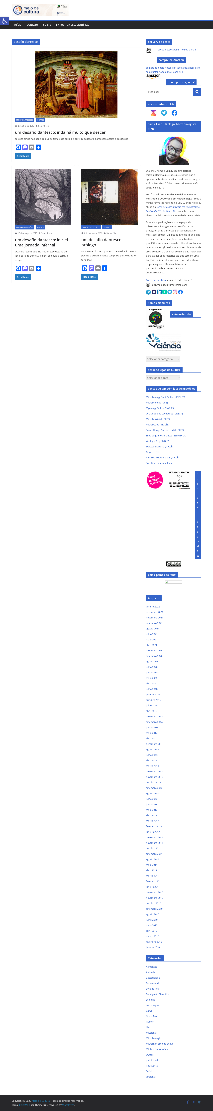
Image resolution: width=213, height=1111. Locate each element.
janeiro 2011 (153, 886)
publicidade (152, 1060)
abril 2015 (151, 711)
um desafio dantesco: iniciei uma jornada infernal (41, 242)
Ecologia (150, 999)
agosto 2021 (152, 628)
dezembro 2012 (154, 771)
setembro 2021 (154, 623)
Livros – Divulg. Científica (72, 24)
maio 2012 (151, 809)
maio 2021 (151, 639)
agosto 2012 (152, 793)
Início (17, 24)
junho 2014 (152, 727)
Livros (149, 1027)
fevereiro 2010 (154, 941)
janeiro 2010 (153, 947)
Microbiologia (153, 1038)
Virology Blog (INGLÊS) (158, 441)
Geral (149, 1010)
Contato (32, 24)
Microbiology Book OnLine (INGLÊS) (165, 397)
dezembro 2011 (154, 837)
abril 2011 (151, 870)
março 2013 (152, 765)
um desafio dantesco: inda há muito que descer (60, 132)
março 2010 (152, 936)
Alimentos (151, 966)
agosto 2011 (152, 859)
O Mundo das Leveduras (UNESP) (164, 413)
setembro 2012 (154, 787)
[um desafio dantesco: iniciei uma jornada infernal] (43, 197)
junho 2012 (152, 804)
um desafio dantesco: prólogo (101, 242)
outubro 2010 (153, 903)
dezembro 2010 (154, 892)
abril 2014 (151, 738)
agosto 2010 (152, 914)
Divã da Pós (152, 988)
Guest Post (152, 1016)
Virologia (151, 1076)
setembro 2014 (154, 722)
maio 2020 (151, 678)
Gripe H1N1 (152, 452)
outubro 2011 (153, 848)
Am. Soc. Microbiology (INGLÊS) (163, 457)
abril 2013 (151, 760)
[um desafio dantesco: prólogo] (109, 197)
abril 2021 (151, 645)
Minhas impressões (24, 120)
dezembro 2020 (154, 650)
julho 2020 (152, 667)
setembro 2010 (154, 908)
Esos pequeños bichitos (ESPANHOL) (166, 435)
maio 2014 (151, 733)
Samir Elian (43, 125)
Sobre (47, 24)
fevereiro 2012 (154, 826)
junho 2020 (152, 672)
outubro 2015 (153, 700)
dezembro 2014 (154, 716)
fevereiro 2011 (154, 881)
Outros (40, 120)
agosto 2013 (152, 749)
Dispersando (153, 983)
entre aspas (152, 1005)
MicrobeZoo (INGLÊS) (157, 424)
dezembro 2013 (154, 743)
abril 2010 (151, 930)
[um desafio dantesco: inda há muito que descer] (76, 84)
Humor (150, 1021)
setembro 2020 (154, 656)
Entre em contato (156, 280)
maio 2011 (151, 864)
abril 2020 (151, 683)
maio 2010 (151, 925)
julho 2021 (152, 634)
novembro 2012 (154, 776)
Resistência (152, 1065)
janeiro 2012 (153, 831)
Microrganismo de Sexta (159, 1043)
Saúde (149, 1071)
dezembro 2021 (154, 612)
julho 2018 (152, 689)
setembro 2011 (154, 853)
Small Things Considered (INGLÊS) (165, 430)
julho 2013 (152, 754)
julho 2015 (152, 705)
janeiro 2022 (153, 606)
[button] (4, 21)
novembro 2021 (154, 617)
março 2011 (152, 875)
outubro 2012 (153, 782)
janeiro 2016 (153, 694)
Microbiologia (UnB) (157, 402)
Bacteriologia (153, 977)
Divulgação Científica (157, 994)
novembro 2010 (154, 897)
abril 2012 (151, 815)
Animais (150, 972)
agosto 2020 (152, 661)
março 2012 (152, 820)
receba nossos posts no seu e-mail (176, 49)
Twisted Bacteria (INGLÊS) (160, 446)
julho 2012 (152, 798)
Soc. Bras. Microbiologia (159, 463)
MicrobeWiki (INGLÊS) (158, 419)
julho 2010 (152, 919)
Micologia (151, 1032)
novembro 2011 (154, 842)
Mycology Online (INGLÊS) (160, 408)
